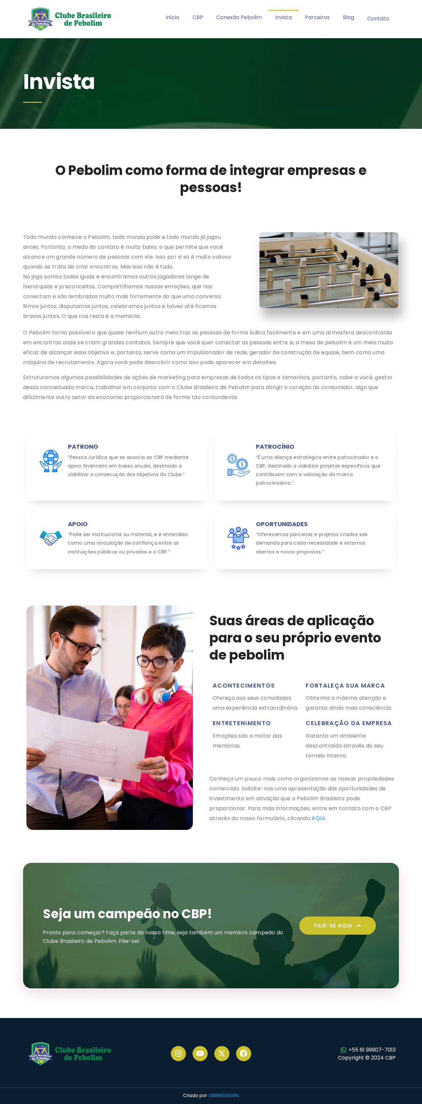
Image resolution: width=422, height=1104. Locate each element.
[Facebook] (243, 1053)
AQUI (318, 818)
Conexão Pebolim (239, 17)
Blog (348, 17)
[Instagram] (178, 1053)
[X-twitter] (221, 1053)
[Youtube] (200, 1053)
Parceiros (317, 17)
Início (172, 17)
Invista (283, 17)
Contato (378, 18)
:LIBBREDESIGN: (223, 1095)
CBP (198, 17)
